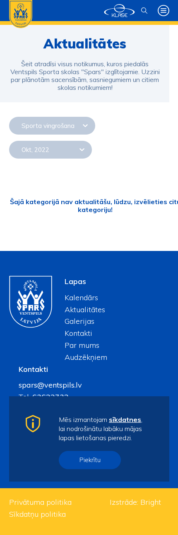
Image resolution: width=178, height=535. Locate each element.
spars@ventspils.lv (50, 385)
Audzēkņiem (86, 357)
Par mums (82, 345)
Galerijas (79, 321)
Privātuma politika (40, 502)
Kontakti (78, 333)
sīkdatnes (125, 419)
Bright (150, 502)
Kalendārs (81, 297)
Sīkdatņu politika (37, 514)
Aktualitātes (85, 309)
